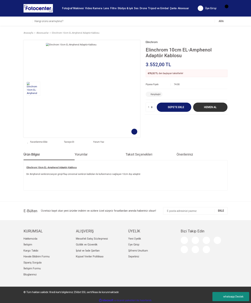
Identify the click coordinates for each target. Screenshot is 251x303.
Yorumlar (81, 154)
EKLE (221, 210)
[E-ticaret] (125, 300)
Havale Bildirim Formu (37, 256)
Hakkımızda (30, 238)
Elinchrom (152, 42)
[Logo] (38, 8)
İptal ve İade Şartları (88, 250)
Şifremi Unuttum (138, 250)
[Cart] (224, 8)
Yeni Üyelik (134, 238)
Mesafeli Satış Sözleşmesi (92, 238)
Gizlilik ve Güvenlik (86, 244)
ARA (221, 21)
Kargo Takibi (31, 250)
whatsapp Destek (233, 296)
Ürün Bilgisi (32, 154)
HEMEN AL (210, 107)
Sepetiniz (133, 256)
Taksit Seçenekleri (139, 154)
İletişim (28, 244)
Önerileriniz (185, 154)
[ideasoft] (106, 300)
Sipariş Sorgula (33, 262)
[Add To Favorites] (37, 142)
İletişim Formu (32, 268)
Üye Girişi (133, 244)
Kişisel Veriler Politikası (89, 256)
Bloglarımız (30, 274)
